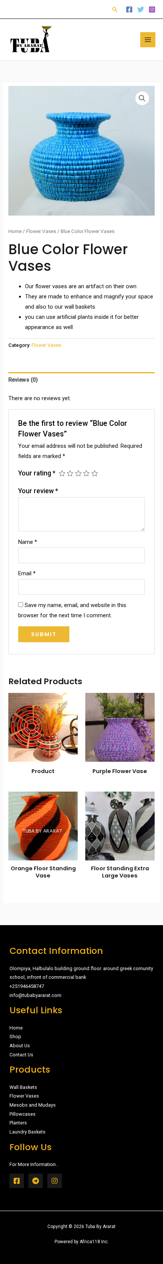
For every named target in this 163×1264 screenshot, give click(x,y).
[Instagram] (152, 9)
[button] (114, 9)
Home (15, 231)
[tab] (81, 380)
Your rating (36, 473)
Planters (18, 1123)
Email (27, 573)
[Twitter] (140, 9)
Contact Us (21, 1054)
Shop (15, 1036)
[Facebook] (129, 9)
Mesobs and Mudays (32, 1105)
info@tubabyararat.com (35, 995)
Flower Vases (41, 231)
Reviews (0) (23, 379)
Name (27, 542)
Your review (38, 491)
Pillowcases (22, 1114)
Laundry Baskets (27, 1132)
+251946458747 (26, 986)
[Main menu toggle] (147, 39)
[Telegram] (35, 1181)
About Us (19, 1045)
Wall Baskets (23, 1087)
